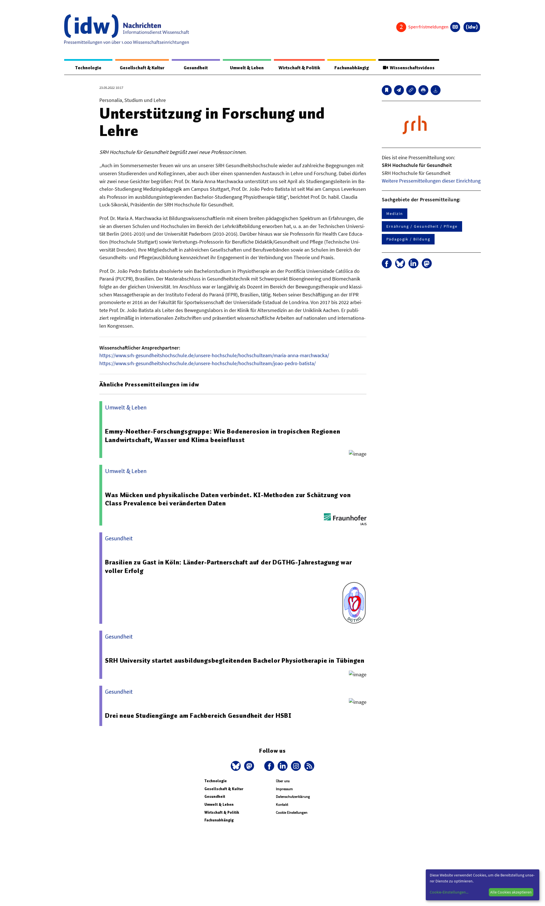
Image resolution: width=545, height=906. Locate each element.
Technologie (88, 67)
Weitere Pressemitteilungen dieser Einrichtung (431, 180)
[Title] (411, 90)
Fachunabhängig (351, 67)
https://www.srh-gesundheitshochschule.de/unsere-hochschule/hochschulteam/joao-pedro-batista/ (207, 363)
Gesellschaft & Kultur (142, 67)
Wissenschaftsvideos (411, 67)
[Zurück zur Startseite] (126, 29)
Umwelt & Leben (247, 67)
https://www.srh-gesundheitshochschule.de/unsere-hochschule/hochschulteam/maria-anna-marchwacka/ (214, 355)
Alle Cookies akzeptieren (511, 892)
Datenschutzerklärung (293, 796)
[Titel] (387, 90)
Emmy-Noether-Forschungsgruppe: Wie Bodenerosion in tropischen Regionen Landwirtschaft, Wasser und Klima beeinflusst (222, 435)
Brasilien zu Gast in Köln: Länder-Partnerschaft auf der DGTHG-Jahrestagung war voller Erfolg (228, 566)
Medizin (394, 213)
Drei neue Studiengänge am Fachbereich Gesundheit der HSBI (198, 715)
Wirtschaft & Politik (299, 67)
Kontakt (282, 804)
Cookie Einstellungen (291, 812)
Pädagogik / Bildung (408, 239)
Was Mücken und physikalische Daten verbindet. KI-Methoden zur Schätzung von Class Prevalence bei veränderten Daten (228, 499)
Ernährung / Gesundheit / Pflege (422, 226)
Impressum (284, 788)
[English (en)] (455, 27)
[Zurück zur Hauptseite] (472, 27)
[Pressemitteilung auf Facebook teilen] (387, 263)
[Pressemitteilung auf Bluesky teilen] (400, 263)
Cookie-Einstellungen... (449, 892)
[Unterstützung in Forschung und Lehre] (399, 90)
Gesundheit (196, 67)
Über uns (283, 781)
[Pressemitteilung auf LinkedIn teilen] (413, 263)
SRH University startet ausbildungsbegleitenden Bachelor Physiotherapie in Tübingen (234, 660)
